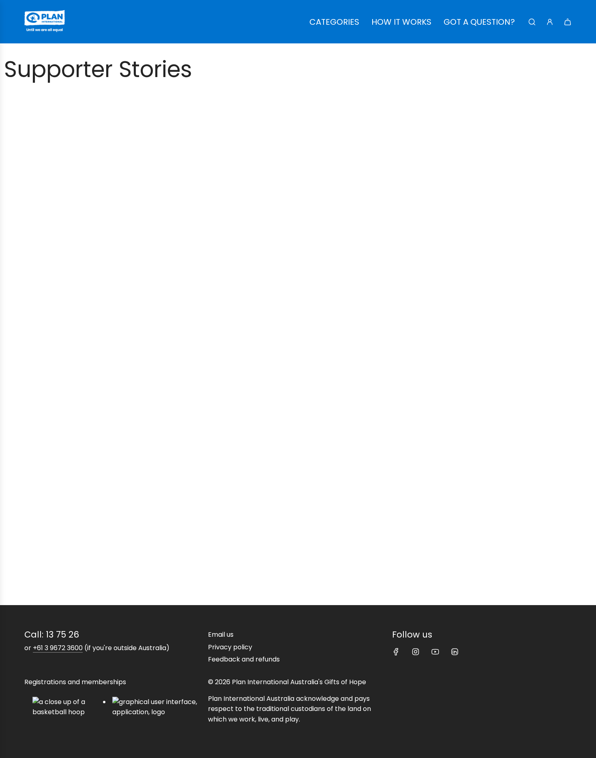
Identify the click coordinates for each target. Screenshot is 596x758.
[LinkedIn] (454, 652)
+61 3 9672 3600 (58, 648)
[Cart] (568, 22)
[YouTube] (435, 652)
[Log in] (550, 22)
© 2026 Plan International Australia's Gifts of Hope (287, 682)
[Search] (532, 22)
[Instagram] (415, 652)
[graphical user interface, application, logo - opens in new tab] (158, 707)
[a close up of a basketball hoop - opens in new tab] (67, 707)
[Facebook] (396, 652)
